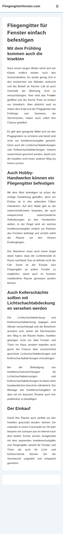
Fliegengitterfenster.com (21, 6)
